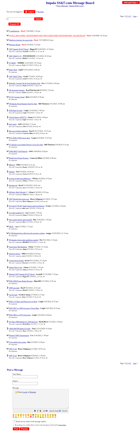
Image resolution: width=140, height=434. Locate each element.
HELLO (12, 165)
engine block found (16, 261)
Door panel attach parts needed (20, 220)
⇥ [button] (43, 51)
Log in (31, 12)
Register (33, 392)
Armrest (12, 172)
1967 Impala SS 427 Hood (18, 49)
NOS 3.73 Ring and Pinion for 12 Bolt (23, 302)
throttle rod (13, 185)
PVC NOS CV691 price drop (19, 138)
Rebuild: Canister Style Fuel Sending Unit (24, 83)
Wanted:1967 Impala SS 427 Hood (22, 274)
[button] (35, 411)
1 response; (28, 58)
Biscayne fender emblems (18, 131)
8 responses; (27, 113)
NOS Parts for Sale (15, 110)
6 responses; (27, 215)
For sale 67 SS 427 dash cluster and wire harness (26, 206)
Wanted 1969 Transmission (19, 335)
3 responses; (27, 85)
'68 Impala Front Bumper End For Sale (23, 104)
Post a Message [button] (62, 6)
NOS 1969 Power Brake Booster (21, 281)
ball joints (13, 124)
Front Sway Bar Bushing (18, 247)
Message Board (14, 45)
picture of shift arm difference (20, 178)
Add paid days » (131, 3)
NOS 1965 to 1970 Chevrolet (20, 315)
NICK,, (11, 227)
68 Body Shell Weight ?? (18, 192)
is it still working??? (16, 213)
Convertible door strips (17, 342)
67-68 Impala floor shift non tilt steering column (27, 233)
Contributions (14, 31)
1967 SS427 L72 (15, 56)
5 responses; (27, 181)
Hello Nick (13, 70)
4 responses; (27, 79)
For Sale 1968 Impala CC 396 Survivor (23, 322)
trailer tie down (14, 254)
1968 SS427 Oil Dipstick (18, 151)
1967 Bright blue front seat (19, 199)
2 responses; (28, 51)
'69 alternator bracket (17, 90)
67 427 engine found (16, 97)
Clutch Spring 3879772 (18, 117)
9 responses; (27, 167)
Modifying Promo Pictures (19, 158)
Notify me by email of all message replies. (30, 421)
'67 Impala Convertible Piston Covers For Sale (26, 145)
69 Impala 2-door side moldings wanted (23, 240)
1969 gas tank (14, 288)
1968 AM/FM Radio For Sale (19, 329)
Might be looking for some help (21, 40)
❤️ (31, 417)
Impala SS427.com (76, 6)
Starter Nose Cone (15, 267)
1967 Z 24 (13, 349)
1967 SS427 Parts (15, 76)
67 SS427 (12, 63)
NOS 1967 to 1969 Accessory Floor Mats (24, 308)
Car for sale (13, 295)
